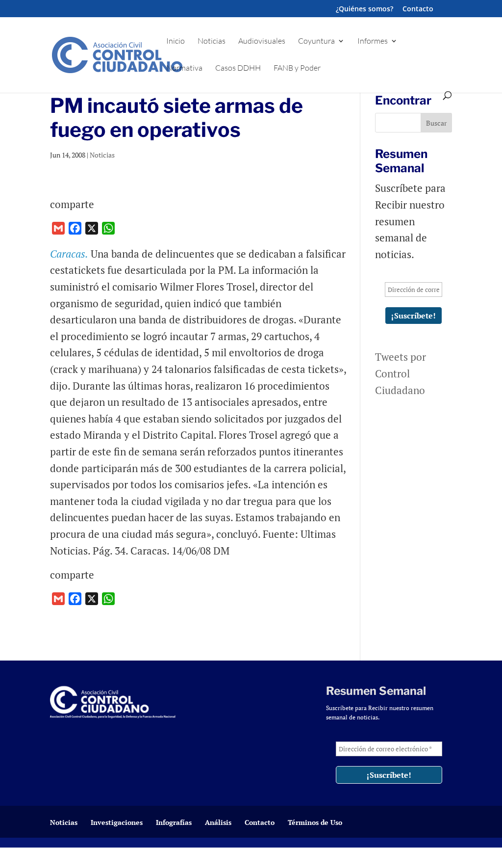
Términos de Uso (315, 822)
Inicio (175, 41)
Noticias (212, 41)
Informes (372, 41)
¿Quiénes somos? (364, 9)
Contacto (417, 9)
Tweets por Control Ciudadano (400, 373)
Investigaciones (117, 822)
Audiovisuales (261, 41)
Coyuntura (316, 41)
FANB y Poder (297, 68)
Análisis (218, 822)
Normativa (184, 68)
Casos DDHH (238, 68)
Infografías (174, 822)
